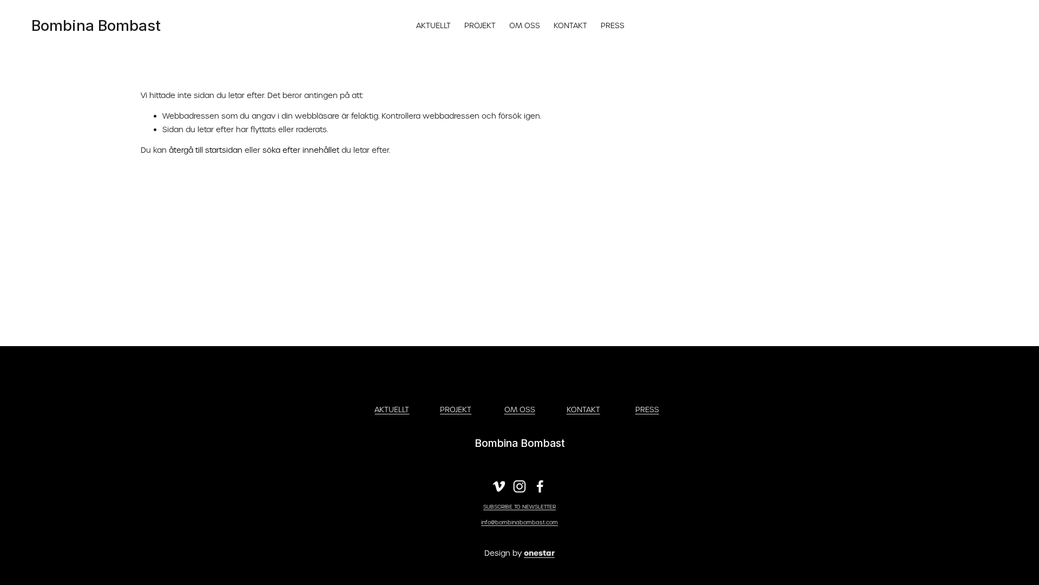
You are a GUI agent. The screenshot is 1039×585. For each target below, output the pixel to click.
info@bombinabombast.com (519, 522)
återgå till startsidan (205, 150)
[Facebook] (540, 486)
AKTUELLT (433, 25)
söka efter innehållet (300, 150)
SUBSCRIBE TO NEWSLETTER (519, 506)
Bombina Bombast (96, 25)
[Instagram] (519, 486)
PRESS (612, 25)
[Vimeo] (498, 486)
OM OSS (524, 25)
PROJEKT (480, 25)
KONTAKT (570, 25)
